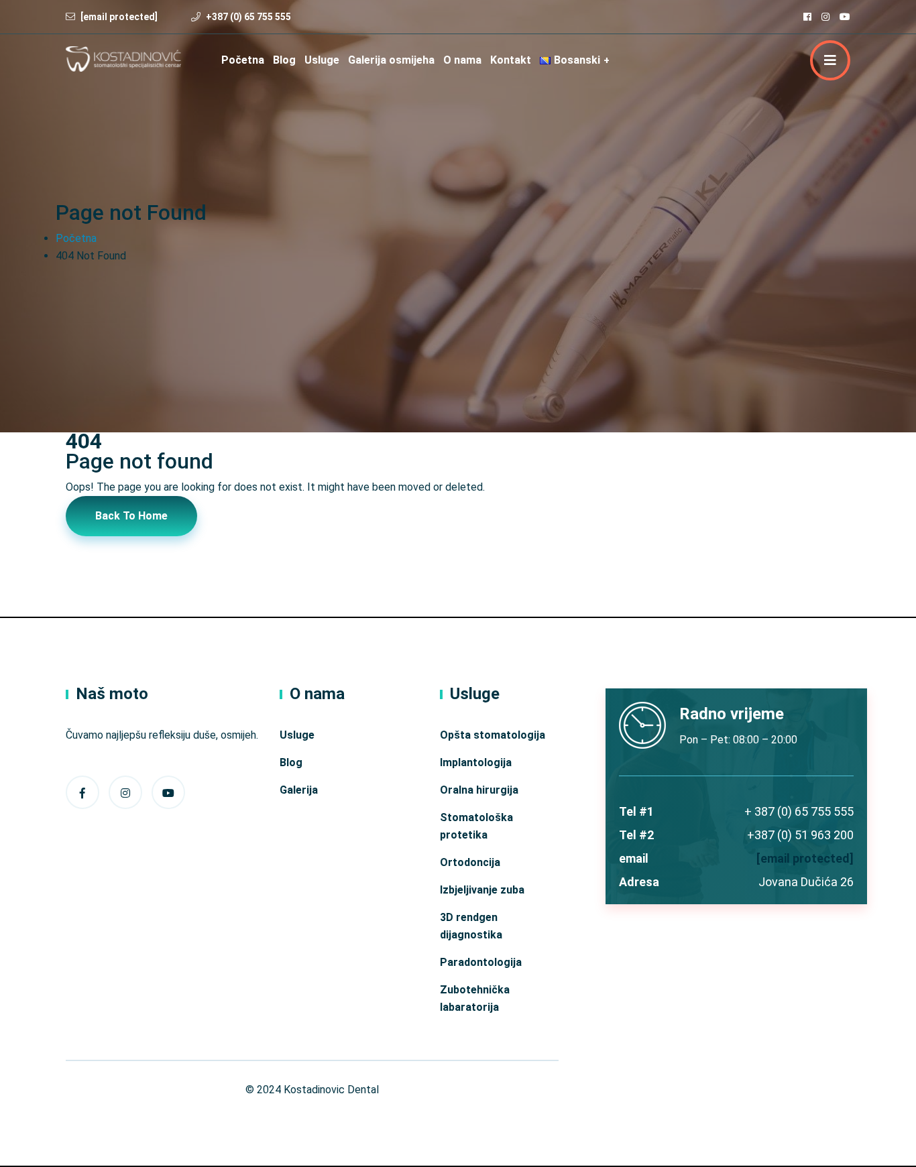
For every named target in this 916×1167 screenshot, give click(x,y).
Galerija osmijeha (391, 60)
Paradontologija (481, 962)
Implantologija (476, 762)
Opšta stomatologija (492, 735)
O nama (462, 60)
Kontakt (510, 60)
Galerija (299, 790)
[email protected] (805, 858)
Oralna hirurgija (479, 790)
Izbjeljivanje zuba (482, 889)
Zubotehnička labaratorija (475, 998)
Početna (242, 60)
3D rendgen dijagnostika (471, 926)
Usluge (321, 60)
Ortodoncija (470, 862)
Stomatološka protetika (476, 826)
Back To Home (131, 515)
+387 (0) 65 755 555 (248, 16)
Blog (284, 60)
